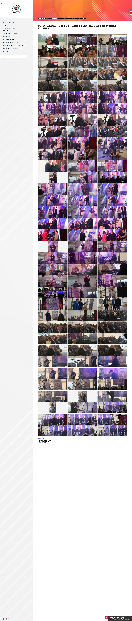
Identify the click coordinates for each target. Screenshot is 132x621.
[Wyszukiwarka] (18, 55)
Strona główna (8, 22)
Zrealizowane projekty (11, 34)
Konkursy (6, 31)
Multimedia (62, 18)
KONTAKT (6, 51)
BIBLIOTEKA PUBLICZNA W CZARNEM (14, 45)
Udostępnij (41, 438)
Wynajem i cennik (9, 28)
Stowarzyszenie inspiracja (12, 42)
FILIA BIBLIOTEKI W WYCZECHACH (13, 48)
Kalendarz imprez (9, 37)
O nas (5, 25)
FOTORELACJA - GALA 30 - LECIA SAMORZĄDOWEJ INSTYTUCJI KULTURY (77, 27)
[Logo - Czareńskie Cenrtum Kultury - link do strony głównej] (16, 9)
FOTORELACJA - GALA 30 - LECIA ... (76, 18)
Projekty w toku (9, 40)
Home (47, 18)
